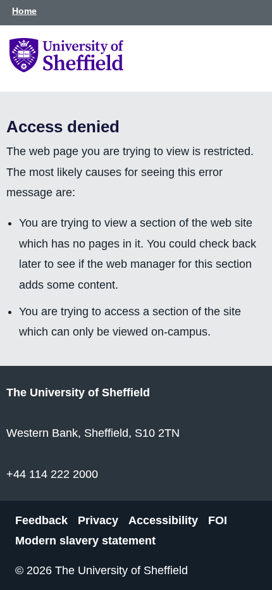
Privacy (98, 519)
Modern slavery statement (85, 540)
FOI (217, 519)
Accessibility (163, 519)
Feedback (41, 519)
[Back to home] (66, 68)
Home (24, 11)
